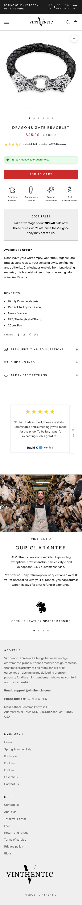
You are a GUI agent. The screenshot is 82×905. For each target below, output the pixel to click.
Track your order (15, 819)
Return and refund (16, 833)
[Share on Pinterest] (30, 334)
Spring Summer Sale (17, 749)
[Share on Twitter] (24, 334)
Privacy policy (13, 846)
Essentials (11, 777)
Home (8, 742)
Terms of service (15, 839)
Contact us (11, 784)
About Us (10, 812)
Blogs (8, 853)
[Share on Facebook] (18, 334)
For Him (9, 763)
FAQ (6, 826)
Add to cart (41, 174)
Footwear (10, 756)
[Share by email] (36, 334)
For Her (9, 770)
